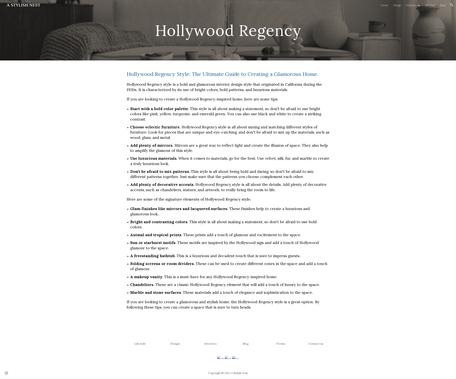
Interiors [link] (411, 5)
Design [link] (397, 5)
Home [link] (384, 5)
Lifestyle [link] (430, 5)
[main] (228, 30)
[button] (451, 5)
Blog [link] (442, 5)
